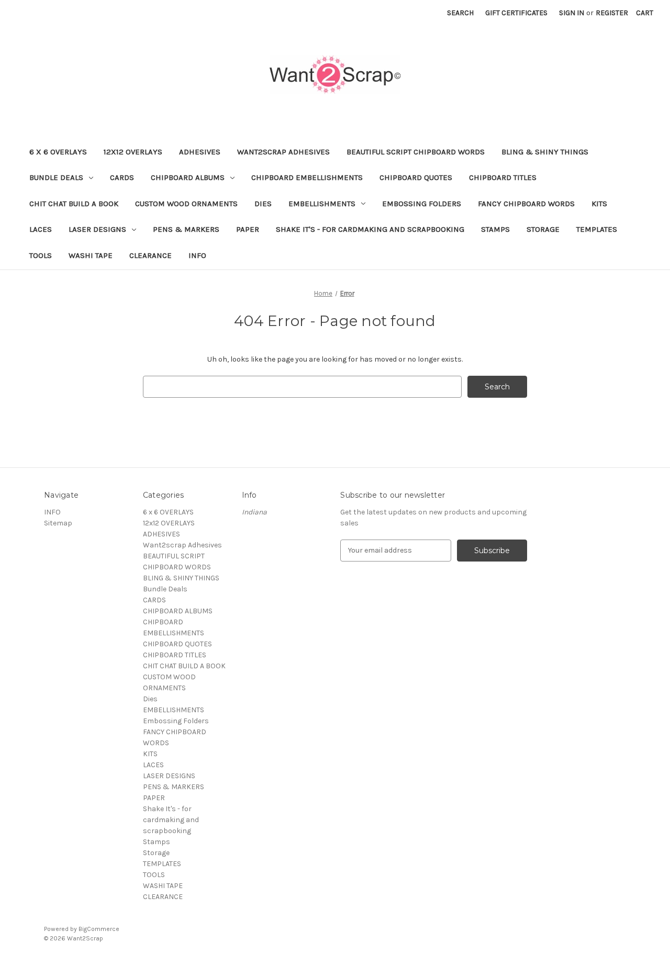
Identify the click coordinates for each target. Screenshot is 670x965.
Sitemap (58, 523)
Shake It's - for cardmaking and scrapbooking (370, 229)
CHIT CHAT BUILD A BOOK (73, 203)
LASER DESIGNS (97, 229)
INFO (197, 255)
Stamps (495, 229)
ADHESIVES (199, 151)
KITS (599, 203)
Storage (543, 229)
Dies (263, 203)
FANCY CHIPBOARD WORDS (526, 203)
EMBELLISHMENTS (321, 203)
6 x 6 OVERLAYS (58, 151)
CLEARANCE (150, 255)
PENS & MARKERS (186, 229)
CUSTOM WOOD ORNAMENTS (186, 203)
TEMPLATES (596, 229)
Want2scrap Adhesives (283, 151)
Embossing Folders (421, 203)
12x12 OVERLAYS (133, 151)
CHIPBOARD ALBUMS (188, 177)
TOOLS (40, 255)
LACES (40, 229)
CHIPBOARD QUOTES (415, 177)
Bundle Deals (56, 177)
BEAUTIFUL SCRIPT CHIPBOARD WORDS (416, 151)
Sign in (571, 12)
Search (460, 12)
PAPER (247, 229)
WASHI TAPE (91, 255)
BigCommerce (99, 929)
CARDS (122, 177)
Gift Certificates (516, 12)
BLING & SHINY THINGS (544, 151)
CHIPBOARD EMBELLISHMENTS (307, 177)
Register (612, 12)
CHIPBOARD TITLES (503, 177)
